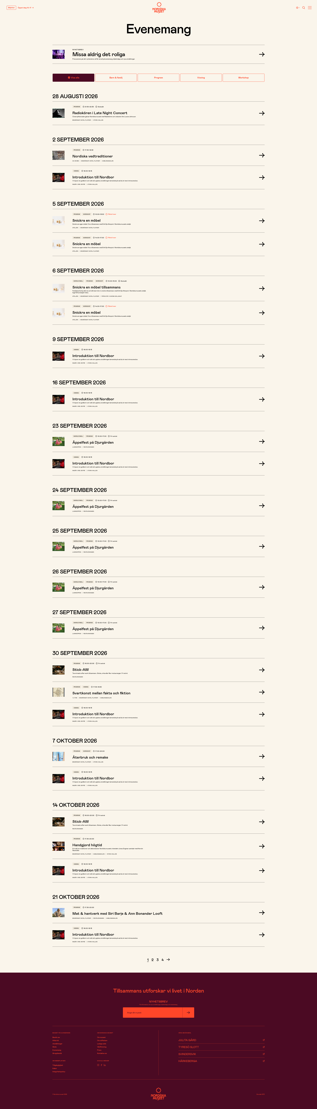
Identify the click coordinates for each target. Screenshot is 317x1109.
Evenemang (56, 1050)
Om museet (101, 1037)
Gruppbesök (57, 1053)
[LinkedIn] (105, 1065)
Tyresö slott (188, 1046)
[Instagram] (98, 1065)
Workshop (243, 77)
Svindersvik (187, 1054)
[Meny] (310, 7)
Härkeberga (187, 1060)
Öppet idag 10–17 (24, 8)
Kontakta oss (102, 1053)
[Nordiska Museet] (159, 7)
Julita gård (187, 1040)
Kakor (54, 1068)
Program (158, 77)
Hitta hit (55, 1040)
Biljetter (11, 8)
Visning (201, 77)
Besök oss (56, 1037)
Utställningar (57, 1044)
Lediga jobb (101, 1044)
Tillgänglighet (57, 1065)
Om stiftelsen (102, 1040)
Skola (54, 1047)
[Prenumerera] (188, 1012)
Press (99, 1050)
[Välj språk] (298, 8)
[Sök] (303, 7)
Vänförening (101, 1047)
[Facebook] (101, 1065)
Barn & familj (115, 77)
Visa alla (75, 77)
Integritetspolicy (58, 1071)
